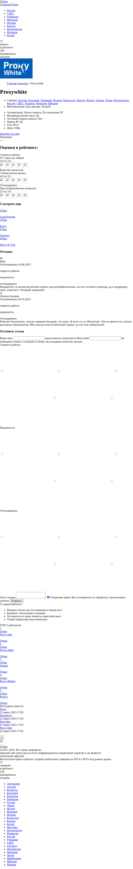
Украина (30, 103)
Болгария (33, 100)
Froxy (3, 709)
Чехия (10, 855)
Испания (12, 32)
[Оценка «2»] (83, 397)
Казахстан (69, 100)
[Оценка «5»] (30, 371)
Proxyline (5, 721)
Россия (11, 10)
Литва (108, 100)
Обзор (3, 640)
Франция (12, 19)
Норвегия (12, 833)
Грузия (11, 802)
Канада (11, 26)
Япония (11, 864)
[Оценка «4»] (87, 371)
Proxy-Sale (6, 634)
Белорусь (12, 789)
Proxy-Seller (7, 650)
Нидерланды (14, 29)
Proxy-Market (7, 681)
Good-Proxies (7, 216)
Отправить (16, 601)
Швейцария (14, 858)
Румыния (12, 839)
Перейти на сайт (10, 133)
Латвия (99, 100)
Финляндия (14, 849)
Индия (11, 808)
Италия (11, 22)
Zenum (4, 665)
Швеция (53, 103)
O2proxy (5, 235)
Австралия (13, 783)
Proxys (4, 696)
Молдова (12, 827)
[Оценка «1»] (26, 424)
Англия (22, 100)
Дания (10, 805)
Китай (10, 35)
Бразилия (12, 796)
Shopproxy (6, 715)
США (10, 13)
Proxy (3, 226)
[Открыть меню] (9, 4)
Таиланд (12, 845)
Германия (12, 16)
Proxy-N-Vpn (7, 244)
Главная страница (17, 83)
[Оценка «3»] (26, 397)
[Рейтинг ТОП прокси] (4, 1)
